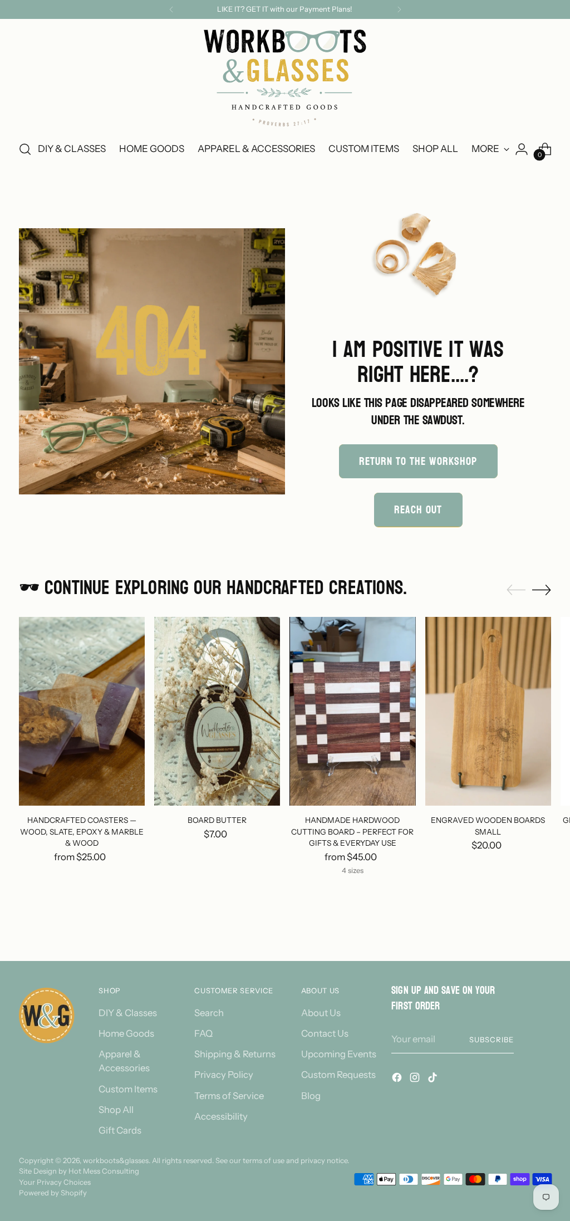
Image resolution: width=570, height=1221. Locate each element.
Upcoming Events (338, 1054)
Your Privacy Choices (55, 1182)
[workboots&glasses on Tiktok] (433, 1079)
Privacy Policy (223, 1074)
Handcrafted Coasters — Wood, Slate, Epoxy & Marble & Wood (82, 831)
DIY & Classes (128, 1012)
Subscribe (491, 1039)
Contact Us (324, 1033)
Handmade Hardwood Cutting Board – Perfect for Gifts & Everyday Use (352, 831)
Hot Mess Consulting (103, 1170)
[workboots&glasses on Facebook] (398, 1079)
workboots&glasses (116, 1160)
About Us (321, 1012)
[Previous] (171, 9)
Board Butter (217, 820)
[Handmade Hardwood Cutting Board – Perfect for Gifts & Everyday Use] (352, 711)
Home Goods (126, 1033)
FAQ (203, 1033)
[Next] (399, 9)
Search (209, 1012)
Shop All (116, 1109)
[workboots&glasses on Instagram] (415, 1079)
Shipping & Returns (235, 1054)
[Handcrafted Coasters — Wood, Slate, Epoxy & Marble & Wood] (82, 711)
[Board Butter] (217, 711)
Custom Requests (338, 1074)
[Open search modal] (25, 149)
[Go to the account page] (521, 149)
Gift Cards (120, 1130)
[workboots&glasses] (285, 78)
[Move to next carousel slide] (541, 589)
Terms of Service (229, 1095)
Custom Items (128, 1089)
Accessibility (221, 1116)
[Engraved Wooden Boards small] (488, 711)
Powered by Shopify (53, 1192)
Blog (311, 1095)
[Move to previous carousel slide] (516, 590)
